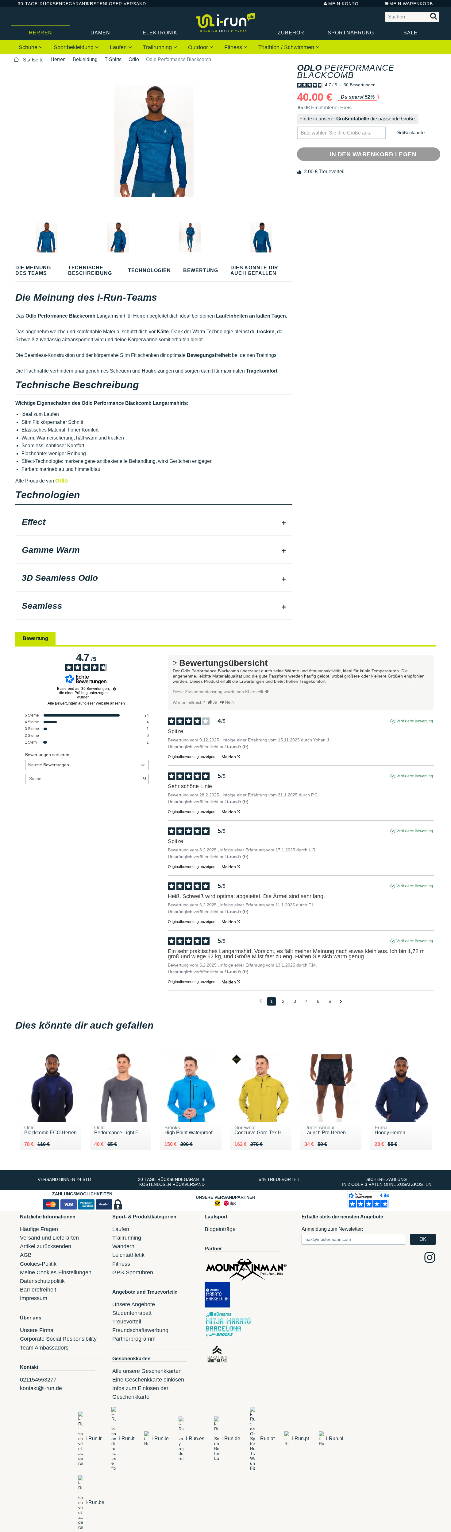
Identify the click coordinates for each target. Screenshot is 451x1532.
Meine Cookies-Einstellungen (55, 1272)
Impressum (33, 1298)
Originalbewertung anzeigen (191, 757)
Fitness (234, 47)
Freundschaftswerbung (140, 1330)
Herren (40, 32)
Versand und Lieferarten (49, 1238)
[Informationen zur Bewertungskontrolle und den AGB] (114, 688)
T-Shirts (113, 59)
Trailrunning (158, 47)
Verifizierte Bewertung (414, 721)
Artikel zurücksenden (45, 1246)
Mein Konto (343, 3)
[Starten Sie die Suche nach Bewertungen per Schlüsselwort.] (144, 779)
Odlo (134, 59)
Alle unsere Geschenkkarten (147, 1371)
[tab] (153, 523)
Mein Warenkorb (411, 3)
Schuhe (29, 47)
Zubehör (291, 32)
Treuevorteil (126, 1322)
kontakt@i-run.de (41, 1388)
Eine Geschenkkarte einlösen (148, 1380)
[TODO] (266, 691)
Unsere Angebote (133, 1304)
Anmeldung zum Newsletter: (332, 1229)
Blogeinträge (220, 1229)
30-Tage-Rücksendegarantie (47, 3)
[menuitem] (31, 47)
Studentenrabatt (132, 1313)
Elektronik (160, 32)
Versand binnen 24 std (64, 1179)
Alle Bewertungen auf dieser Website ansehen (86, 703)
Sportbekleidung (74, 47)
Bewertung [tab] (35, 638)
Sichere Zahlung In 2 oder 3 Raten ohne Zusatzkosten (386, 1182)
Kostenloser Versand (112, 3)
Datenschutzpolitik (42, 1281)
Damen (100, 32)
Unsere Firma (36, 1330)
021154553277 (38, 1380)
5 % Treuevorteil (279, 1179)
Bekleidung (85, 59)
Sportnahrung (351, 32)
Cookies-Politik (38, 1264)
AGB (26, 1255)
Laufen (119, 47)
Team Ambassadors (44, 1348)
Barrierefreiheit (38, 1290)
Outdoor (199, 47)
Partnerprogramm (134, 1339)
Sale (410, 32)
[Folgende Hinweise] (341, 1002)
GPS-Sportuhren (132, 1272)
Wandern (123, 1246)
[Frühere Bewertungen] (261, 1001)
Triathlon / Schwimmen (287, 47)
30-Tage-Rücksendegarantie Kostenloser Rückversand (172, 1182)
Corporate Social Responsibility (58, 1339)
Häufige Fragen (39, 1229)
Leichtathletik (128, 1255)
